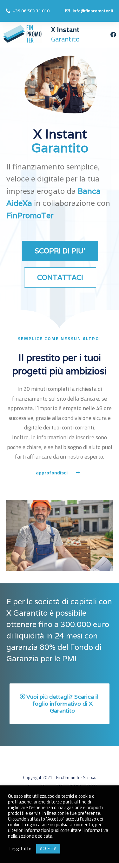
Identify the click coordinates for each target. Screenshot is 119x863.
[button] (60, 251)
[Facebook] (113, 34)
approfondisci (52, 472)
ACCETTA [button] (48, 848)
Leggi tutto (20, 849)
